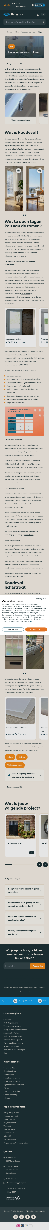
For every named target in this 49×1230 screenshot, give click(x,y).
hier (30, 621)
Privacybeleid (41, 598)
